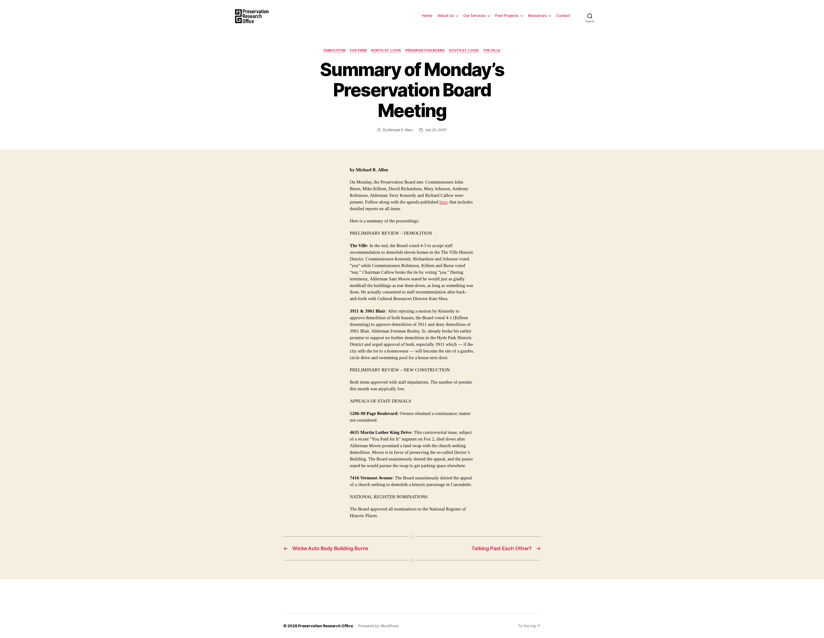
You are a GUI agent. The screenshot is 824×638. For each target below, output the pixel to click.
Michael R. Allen (400, 130)
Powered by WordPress (378, 626)
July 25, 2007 (436, 130)
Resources (537, 15)
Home (427, 15)
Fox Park (358, 50)
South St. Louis (464, 50)
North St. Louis (386, 50)
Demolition (335, 50)
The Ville (491, 50)
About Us (446, 15)
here (443, 202)
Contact (563, 15)
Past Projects (506, 15)
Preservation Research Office (325, 626)
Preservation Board (425, 50)
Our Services (474, 15)
